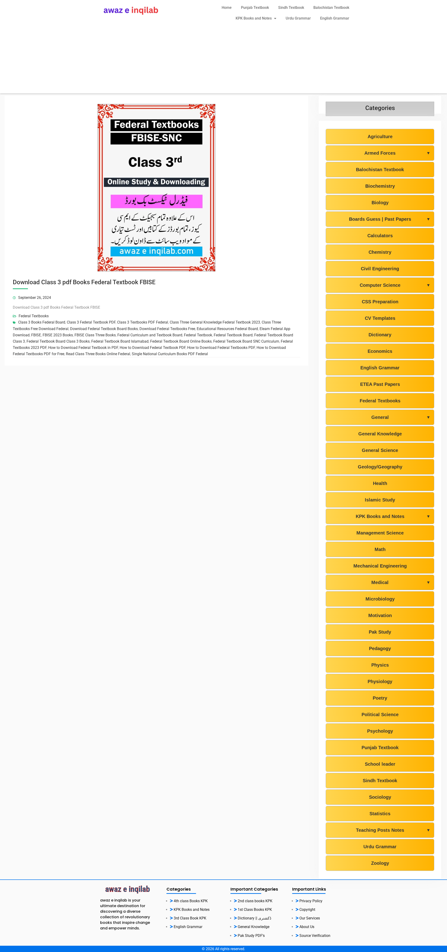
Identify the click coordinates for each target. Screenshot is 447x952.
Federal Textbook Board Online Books (181, 341)
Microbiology (380, 598)
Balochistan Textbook (331, 7)
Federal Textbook (198, 335)
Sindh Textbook (291, 7)
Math (380, 549)
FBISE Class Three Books (95, 335)
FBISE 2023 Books (58, 335)
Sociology (380, 797)
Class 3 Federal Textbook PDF (91, 322)
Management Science (380, 532)
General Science (380, 450)
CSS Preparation (380, 301)
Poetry (380, 698)
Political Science (380, 714)
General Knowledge (380, 433)
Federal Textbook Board (233, 335)
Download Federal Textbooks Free (167, 329)
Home (227, 7)
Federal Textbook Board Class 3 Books (58, 341)
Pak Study (380, 632)
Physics (380, 665)
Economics (380, 351)
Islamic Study (380, 499)
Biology (380, 202)
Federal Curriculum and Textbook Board (149, 335)
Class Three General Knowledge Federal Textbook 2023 (215, 322)
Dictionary (380, 334)
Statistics (379, 813)
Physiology (380, 681)
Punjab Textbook (255, 7)
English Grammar (334, 18)
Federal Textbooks (34, 316)
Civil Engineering (380, 268)
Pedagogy (380, 648)
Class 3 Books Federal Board (41, 322)
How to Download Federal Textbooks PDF (221, 347)
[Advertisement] (223, 61)
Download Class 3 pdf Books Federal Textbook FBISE (84, 282)
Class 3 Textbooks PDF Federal (142, 322)
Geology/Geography (380, 466)
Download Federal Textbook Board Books (104, 329)
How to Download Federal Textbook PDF (153, 347)
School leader (380, 764)
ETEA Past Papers (380, 384)
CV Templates (380, 318)
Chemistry (380, 252)
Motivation (380, 615)
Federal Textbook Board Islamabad (120, 341)
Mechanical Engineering (380, 565)
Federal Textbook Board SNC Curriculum (246, 341)
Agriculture (380, 136)
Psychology (380, 731)
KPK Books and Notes (254, 18)
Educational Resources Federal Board (227, 329)
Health (380, 483)
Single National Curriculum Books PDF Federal (170, 354)
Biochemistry (380, 186)
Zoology (380, 863)
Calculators (380, 235)
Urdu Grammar (298, 18)
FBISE (36, 335)
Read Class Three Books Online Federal (98, 354)
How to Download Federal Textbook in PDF (83, 347)
